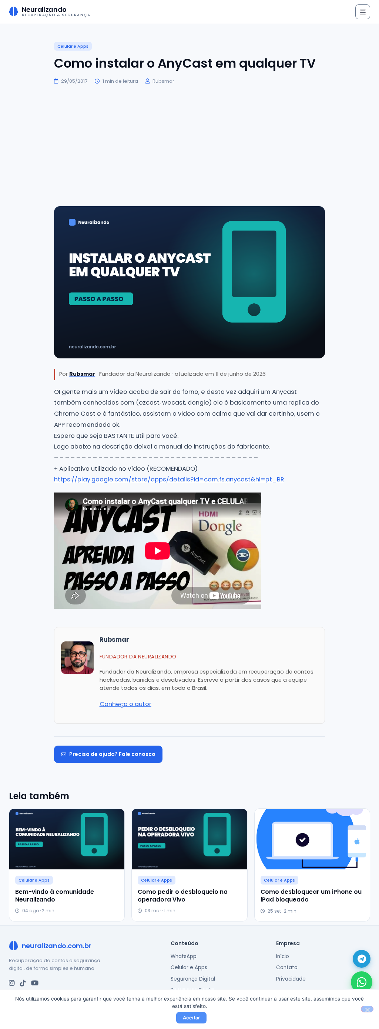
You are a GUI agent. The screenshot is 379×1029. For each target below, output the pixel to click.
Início (282, 956)
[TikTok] (23, 983)
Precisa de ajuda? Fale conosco (112, 754)
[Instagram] (12, 983)
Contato (287, 967)
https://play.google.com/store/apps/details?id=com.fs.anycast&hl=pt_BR (169, 479)
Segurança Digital (193, 978)
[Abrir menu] (362, 11)
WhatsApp (184, 956)
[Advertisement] (189, 145)
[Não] (367, 1009)
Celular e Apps (72, 46)
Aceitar (191, 1018)
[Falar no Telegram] (361, 959)
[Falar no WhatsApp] (361, 982)
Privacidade (291, 978)
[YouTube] (34, 983)
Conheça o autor (125, 704)
